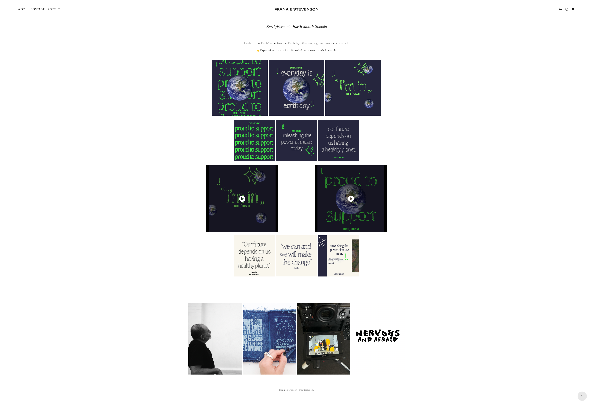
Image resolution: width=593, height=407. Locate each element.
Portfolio (54, 9)
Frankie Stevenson (296, 9)
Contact (37, 9)
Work (22, 9)
